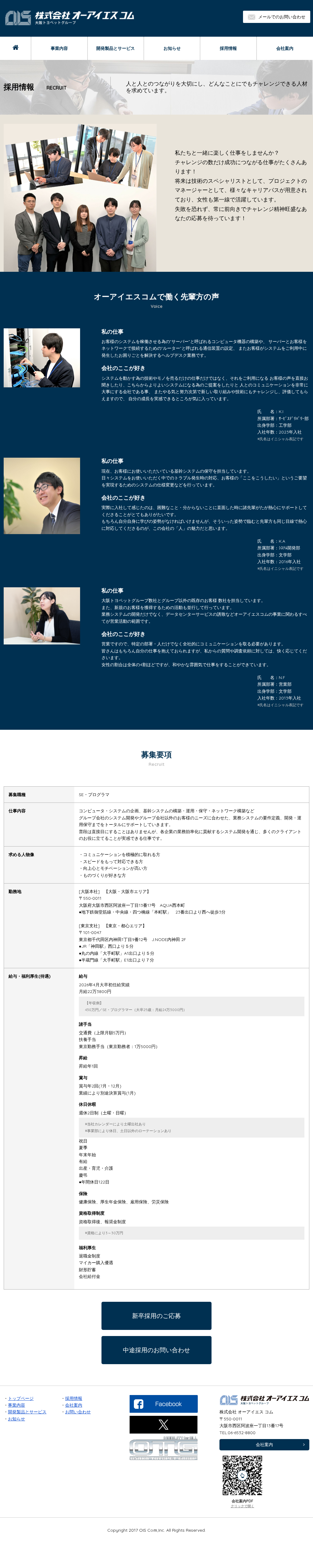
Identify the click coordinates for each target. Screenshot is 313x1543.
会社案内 (284, 48)
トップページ (21, 1398)
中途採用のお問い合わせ (156, 1350)
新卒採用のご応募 (156, 1316)
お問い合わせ (78, 1412)
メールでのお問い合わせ (281, 17)
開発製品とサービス (115, 48)
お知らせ (172, 48)
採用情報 (228, 48)
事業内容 (59, 48)
